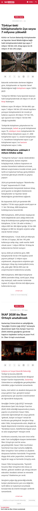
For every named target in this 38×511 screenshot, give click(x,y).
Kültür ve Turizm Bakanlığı (19, 295)
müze (18, 131)
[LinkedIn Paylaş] (19, 76)
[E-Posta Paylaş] (33, 76)
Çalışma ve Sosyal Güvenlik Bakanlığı (16, 371)
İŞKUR (19, 503)
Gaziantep (29, 379)
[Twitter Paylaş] (14, 76)
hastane (23, 142)
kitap (3, 101)
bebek (15, 128)
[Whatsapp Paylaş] (28, 76)
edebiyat (12, 131)
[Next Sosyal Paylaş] (5, 76)
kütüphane (21, 88)
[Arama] (36, 2)
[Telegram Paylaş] (23, 76)
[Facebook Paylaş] (10, 76)
